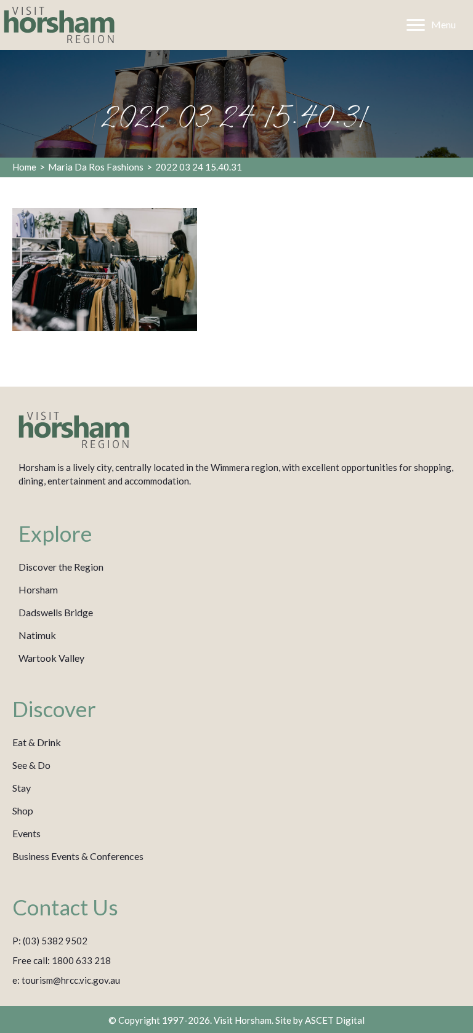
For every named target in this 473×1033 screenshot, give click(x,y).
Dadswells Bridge (55, 612)
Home (24, 166)
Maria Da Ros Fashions (96, 166)
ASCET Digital (335, 1020)
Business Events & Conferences (78, 856)
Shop (22, 810)
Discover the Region (60, 567)
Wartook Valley (51, 658)
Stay (21, 788)
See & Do (31, 765)
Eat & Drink (36, 742)
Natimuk (37, 635)
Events (26, 833)
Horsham (38, 589)
